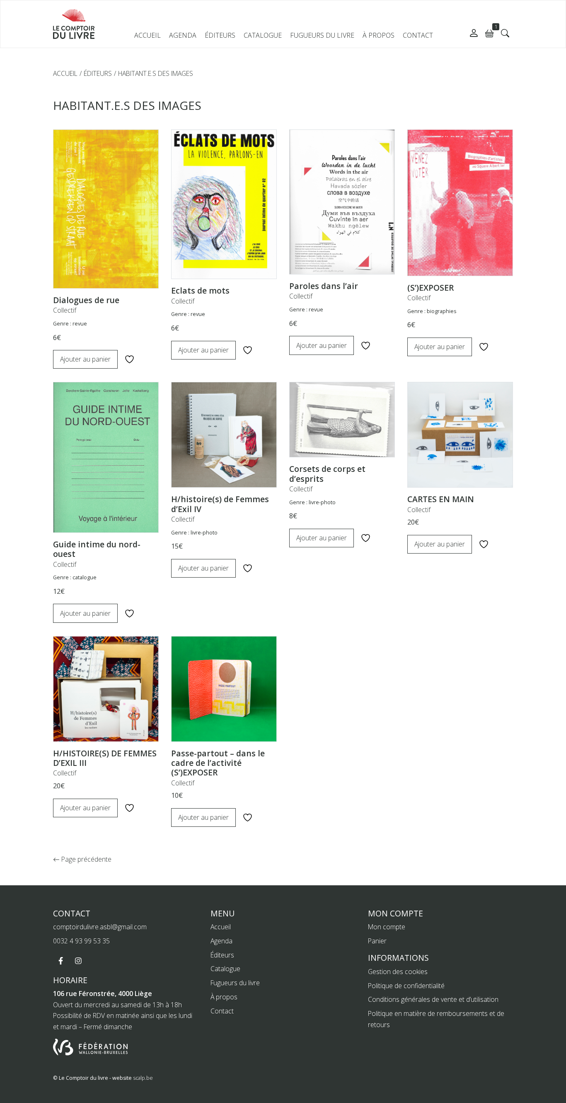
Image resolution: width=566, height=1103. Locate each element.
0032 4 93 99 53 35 (81, 940)
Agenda (182, 35)
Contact (418, 35)
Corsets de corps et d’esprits (327, 473)
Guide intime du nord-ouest (96, 549)
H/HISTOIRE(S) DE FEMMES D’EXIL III (105, 758)
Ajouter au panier (85, 359)
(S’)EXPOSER (430, 287)
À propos (378, 35)
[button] (505, 33)
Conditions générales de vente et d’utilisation (433, 999)
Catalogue (263, 35)
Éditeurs (220, 35)
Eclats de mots (200, 290)
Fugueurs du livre (322, 35)
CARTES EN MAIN (440, 499)
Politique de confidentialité (406, 985)
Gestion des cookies (398, 971)
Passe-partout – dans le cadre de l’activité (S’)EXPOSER (218, 763)
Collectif (64, 310)
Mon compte (386, 926)
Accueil (147, 35)
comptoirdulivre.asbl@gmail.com (100, 926)
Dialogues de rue (86, 300)
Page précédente (85, 859)
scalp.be (143, 1077)
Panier (377, 940)
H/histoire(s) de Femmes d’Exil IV (220, 503)
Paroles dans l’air (323, 286)
